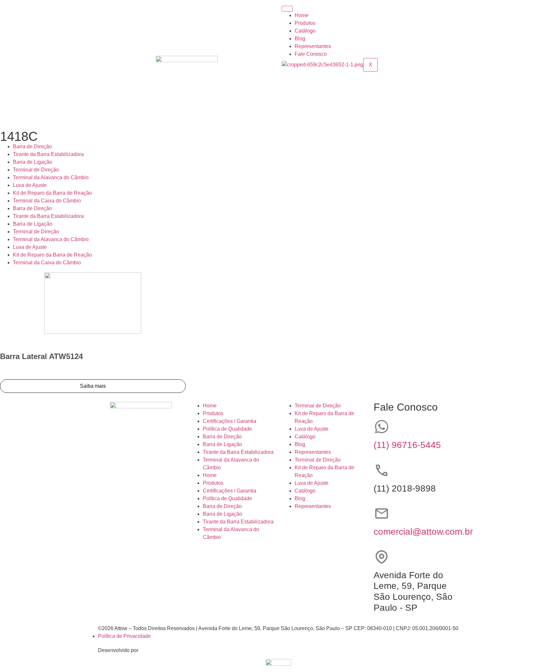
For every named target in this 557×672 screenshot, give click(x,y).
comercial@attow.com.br (423, 532)
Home (301, 15)
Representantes (313, 46)
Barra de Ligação (32, 162)
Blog (300, 38)
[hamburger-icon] (287, 9)
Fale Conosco (311, 54)
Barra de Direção (32, 146)
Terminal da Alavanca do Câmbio (51, 177)
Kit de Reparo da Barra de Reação (52, 193)
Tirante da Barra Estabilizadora (48, 154)
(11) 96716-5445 (407, 445)
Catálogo (305, 31)
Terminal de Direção (36, 169)
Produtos (305, 23)
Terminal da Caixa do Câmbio (47, 200)
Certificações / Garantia (229, 421)
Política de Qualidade (227, 429)
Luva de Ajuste (30, 185)
